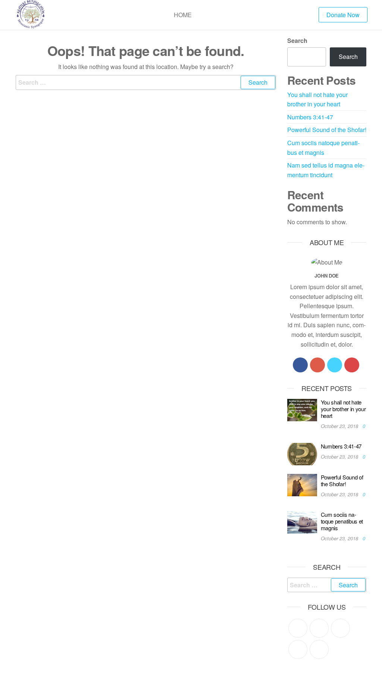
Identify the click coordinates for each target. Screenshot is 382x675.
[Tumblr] (319, 649)
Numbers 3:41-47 (310, 117)
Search (297, 40)
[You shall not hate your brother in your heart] (302, 409)
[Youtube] (351, 364)
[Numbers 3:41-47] (302, 453)
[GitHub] (297, 649)
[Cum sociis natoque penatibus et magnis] (302, 521)
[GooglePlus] (317, 364)
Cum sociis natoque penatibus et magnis (342, 521)
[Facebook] (300, 364)
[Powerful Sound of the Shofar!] (302, 484)
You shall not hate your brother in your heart (343, 408)
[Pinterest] (340, 628)
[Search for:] (146, 82)
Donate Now (343, 14)
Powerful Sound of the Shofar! (326, 129)
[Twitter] (334, 364)
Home (183, 14)
